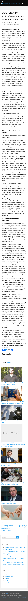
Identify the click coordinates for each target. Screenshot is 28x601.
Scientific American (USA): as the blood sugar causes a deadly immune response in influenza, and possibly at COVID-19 (13, 444)
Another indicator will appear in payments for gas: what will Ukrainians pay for (14, 558)
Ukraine (7, 582)
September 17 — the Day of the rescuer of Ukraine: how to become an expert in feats (14, 483)
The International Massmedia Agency (12, 4)
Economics (7, 573)
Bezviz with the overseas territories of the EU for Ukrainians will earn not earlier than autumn (13, 402)
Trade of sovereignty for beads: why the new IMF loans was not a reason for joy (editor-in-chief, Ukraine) (7, 528)
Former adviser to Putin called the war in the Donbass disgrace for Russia (12, 502)
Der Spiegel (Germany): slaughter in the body (20, 526)
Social (6, 580)
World (6, 584)
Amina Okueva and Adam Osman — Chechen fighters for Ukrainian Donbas (12, 383)
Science (17, 24)
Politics (6, 575)
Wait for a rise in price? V (11, 555)
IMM (12, 24)
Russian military (9, 576)
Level (6, 593)
